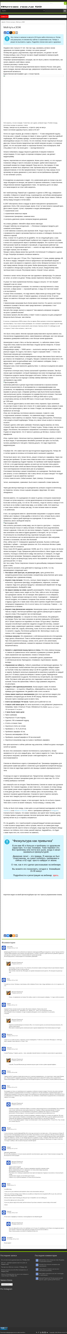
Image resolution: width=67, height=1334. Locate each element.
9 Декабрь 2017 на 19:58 (17, 1163)
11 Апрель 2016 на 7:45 (17, 1020)
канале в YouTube (20, 810)
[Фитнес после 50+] (33, 7)
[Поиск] (65, 3)
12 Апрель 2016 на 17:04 (17, 1060)
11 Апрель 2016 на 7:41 (17, 963)
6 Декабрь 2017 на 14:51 (12, 1148)
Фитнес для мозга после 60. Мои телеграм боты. (13, 1270)
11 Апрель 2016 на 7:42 (17, 993)
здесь (55, 875)
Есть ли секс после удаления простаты (11, 1260)
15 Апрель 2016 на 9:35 (12, 1087)
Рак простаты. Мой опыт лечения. (10, 1267)
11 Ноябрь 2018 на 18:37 (12, 1212)
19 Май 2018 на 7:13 (11, 1185)
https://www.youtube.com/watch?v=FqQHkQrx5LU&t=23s (23, 1231)
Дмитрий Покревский (17, 962)
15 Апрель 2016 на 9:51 (17, 1104)
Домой (3, 22)
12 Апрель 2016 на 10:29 (12, 1049)
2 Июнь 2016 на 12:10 (11, 1129)
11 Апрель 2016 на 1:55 (12, 1005)
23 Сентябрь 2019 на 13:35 (13, 1239)
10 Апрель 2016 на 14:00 (12, 980)
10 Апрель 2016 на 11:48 (12, 948)
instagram (54, 810)
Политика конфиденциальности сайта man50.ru (12, 1332)
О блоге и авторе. (10, 22)
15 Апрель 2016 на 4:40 (12, 1072)
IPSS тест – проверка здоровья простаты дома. (13, 1262)
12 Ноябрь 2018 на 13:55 (17, 1224)
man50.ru (6, 810)
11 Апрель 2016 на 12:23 (12, 1035)
